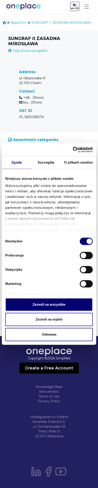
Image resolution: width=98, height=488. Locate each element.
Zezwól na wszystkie (49, 304)
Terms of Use (49, 396)
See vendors (49, 392)
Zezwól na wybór (49, 319)
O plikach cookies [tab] (78, 162)
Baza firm (19, 23)
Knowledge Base (49, 387)
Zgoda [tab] (16, 162)
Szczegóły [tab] (46, 162)
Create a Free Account (49, 368)
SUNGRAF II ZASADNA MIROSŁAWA (61, 23)
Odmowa (49, 334)
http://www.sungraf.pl (30, 51)
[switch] (86, 255)
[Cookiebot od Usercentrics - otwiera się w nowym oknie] (73, 150)
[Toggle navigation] (87, 6)
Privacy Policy (49, 401)
